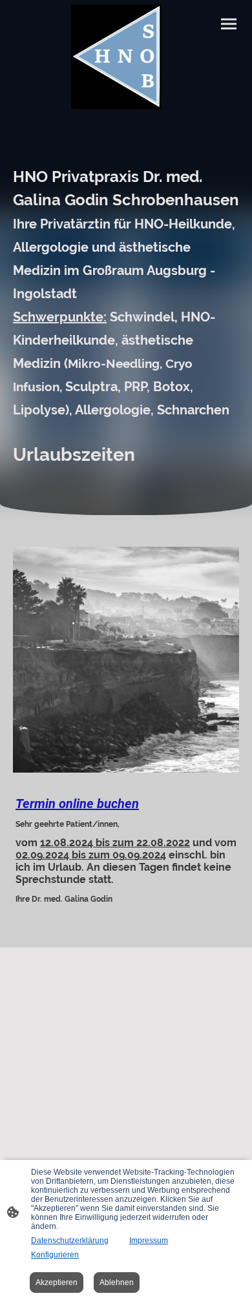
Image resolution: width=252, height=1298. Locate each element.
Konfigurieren (55, 1254)
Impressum (148, 1240)
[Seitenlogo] (116, 57)
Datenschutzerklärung (70, 1240)
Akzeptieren (57, 1282)
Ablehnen (117, 1282)
